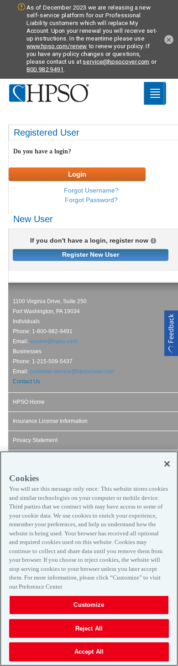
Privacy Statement (35, 440)
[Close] (167, 464)
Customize (88, 604)
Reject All (89, 628)
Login (77, 174)
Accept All (89, 651)
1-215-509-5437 (52, 361)
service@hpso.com (53, 341)
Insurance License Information (50, 421)
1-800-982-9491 (52, 331)
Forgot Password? (91, 199)
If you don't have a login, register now (89, 240)
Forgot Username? (91, 190)
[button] (171, 333)
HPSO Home (29, 402)
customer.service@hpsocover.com (72, 371)
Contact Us (26, 381)
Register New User (90, 254)
